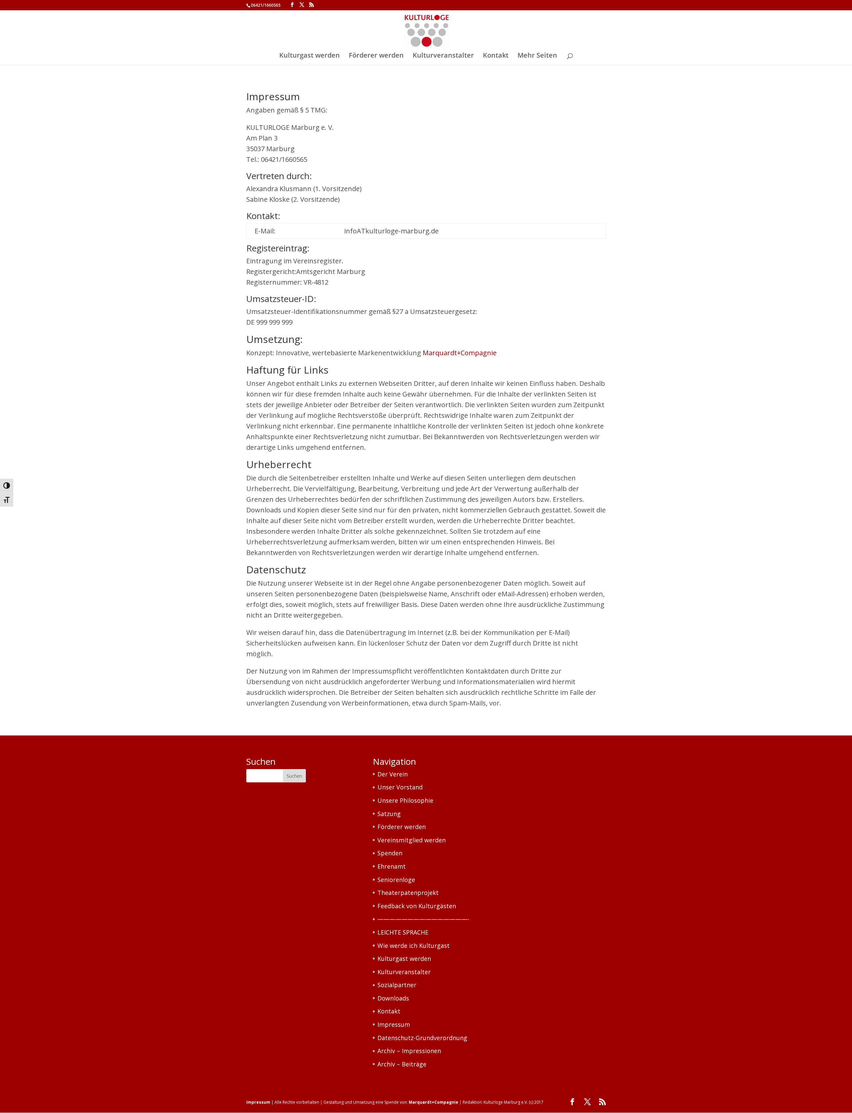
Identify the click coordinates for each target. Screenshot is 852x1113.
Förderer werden (376, 56)
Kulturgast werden (309, 56)
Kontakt (496, 56)
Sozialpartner (396, 985)
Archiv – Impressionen (409, 1051)
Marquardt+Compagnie (460, 352)
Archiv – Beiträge (401, 1064)
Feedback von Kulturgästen (416, 906)
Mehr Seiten (537, 56)
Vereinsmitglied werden (411, 840)
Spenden (389, 853)
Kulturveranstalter (443, 56)
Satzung (389, 814)
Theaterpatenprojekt (408, 893)
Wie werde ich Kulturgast (413, 946)
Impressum (393, 1024)
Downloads (393, 998)
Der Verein (392, 774)
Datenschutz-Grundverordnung (422, 1038)
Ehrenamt (391, 866)
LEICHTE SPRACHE (402, 932)
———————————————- (423, 919)
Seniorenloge (396, 880)
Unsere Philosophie (405, 800)
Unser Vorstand (400, 787)
